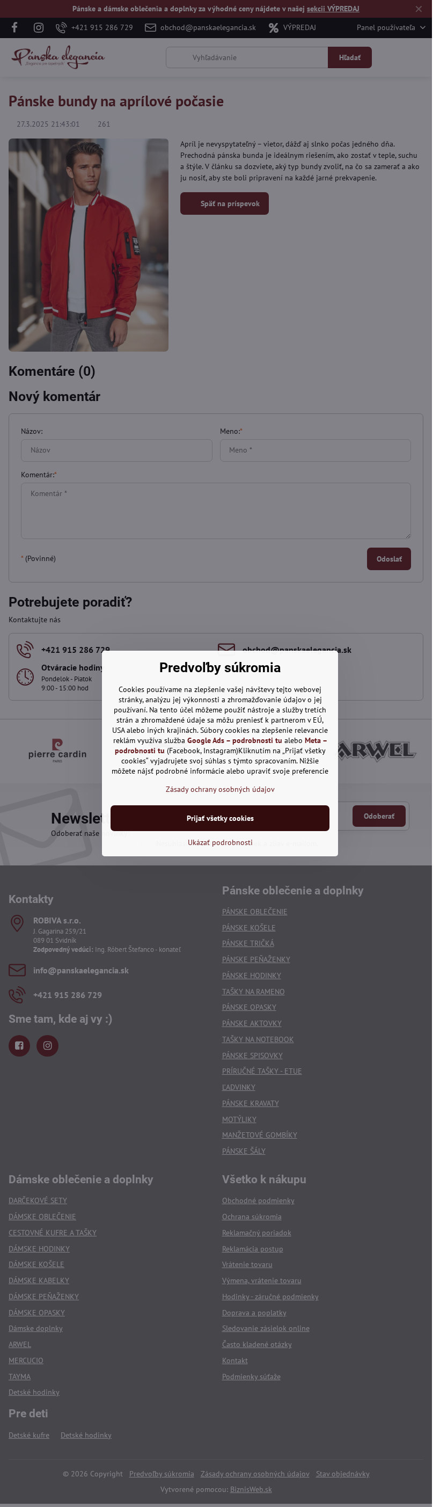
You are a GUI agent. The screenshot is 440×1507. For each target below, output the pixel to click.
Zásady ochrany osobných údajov (220, 789)
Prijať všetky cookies (220, 818)
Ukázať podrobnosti (220, 842)
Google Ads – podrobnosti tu (234, 740)
